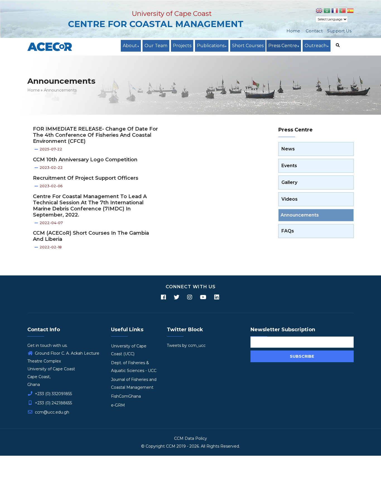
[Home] (49, 47)
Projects (182, 45)
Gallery (289, 182)
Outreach (316, 45)
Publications (211, 45)
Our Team (155, 45)
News (288, 149)
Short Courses (248, 45)
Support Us (339, 30)
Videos (289, 199)
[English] (319, 11)
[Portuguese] (342, 11)
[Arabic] (327, 11)
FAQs (287, 231)
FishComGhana (126, 396)
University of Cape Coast (172, 13)
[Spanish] (350, 11)
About (130, 45)
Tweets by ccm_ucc (186, 345)
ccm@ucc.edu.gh (51, 412)
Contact (314, 30)
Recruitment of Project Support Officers (85, 178)
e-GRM (118, 405)
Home (293, 30)
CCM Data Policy (190, 438)
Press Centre (282, 45)
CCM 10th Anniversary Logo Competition (85, 160)
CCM (170, 446)
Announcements (60, 90)
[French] (334, 11)
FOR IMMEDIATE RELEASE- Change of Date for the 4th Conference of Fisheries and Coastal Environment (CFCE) (95, 135)
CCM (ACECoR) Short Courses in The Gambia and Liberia (91, 236)
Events (289, 165)
